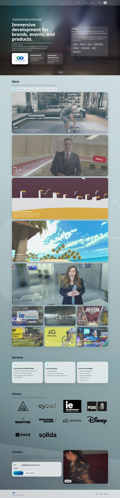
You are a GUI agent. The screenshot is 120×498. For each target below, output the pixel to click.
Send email (18, 473)
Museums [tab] (35, 89)
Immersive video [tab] (52, 89)
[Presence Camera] (43, 3)
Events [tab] (43, 89)
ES (105, 2)
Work (78, 2)
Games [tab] (28, 89)
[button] (60, 113)
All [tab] (13, 89)
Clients (92, 2)
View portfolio (30, 473)
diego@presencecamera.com (31, 465)
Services (85, 2)
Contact (99, 2)
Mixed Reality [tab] (20, 89)
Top (97, 494)
